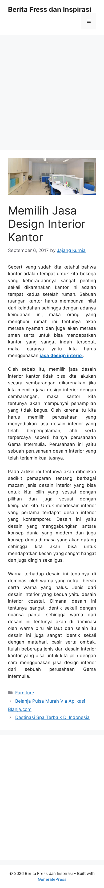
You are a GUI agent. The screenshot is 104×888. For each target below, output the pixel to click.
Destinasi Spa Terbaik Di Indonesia (52, 717)
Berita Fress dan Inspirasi (49, 9)
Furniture (24, 692)
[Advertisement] (52, 89)
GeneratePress (52, 879)
